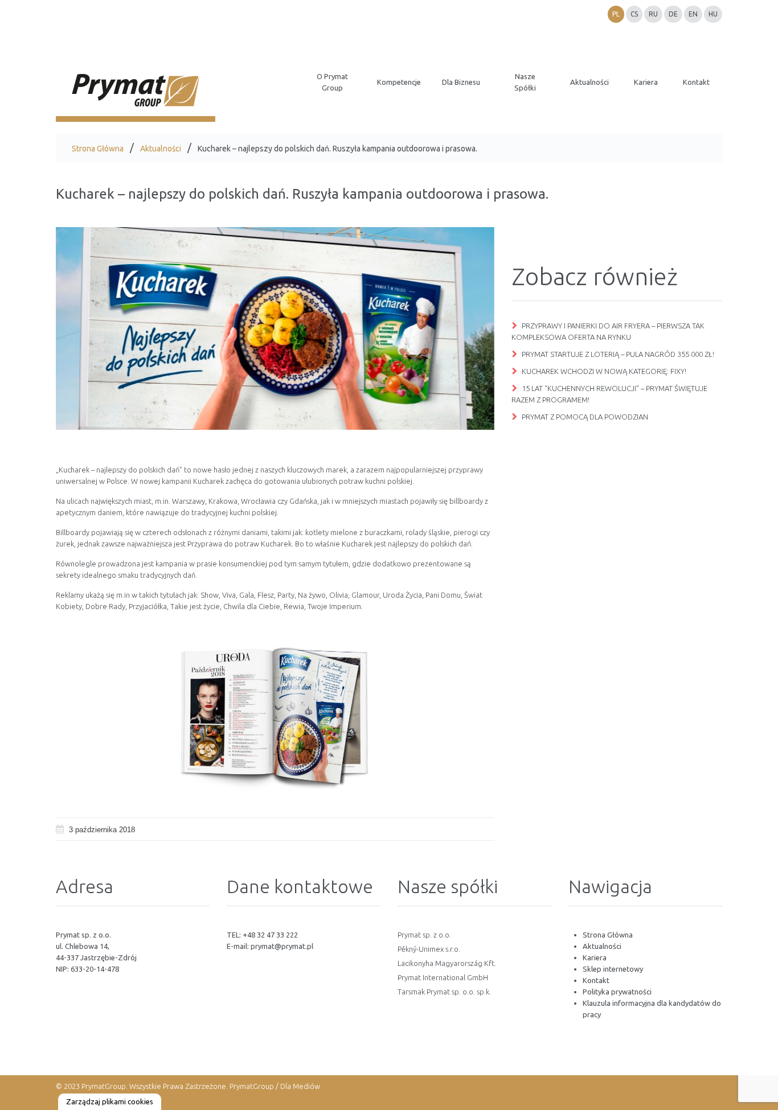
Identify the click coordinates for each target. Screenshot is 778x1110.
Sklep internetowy (613, 969)
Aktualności (160, 148)
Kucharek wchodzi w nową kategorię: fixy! (604, 371)
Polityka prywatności (617, 992)
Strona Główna (98, 148)
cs (634, 14)
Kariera (595, 957)
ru (653, 14)
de (673, 14)
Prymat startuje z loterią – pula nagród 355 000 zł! (618, 354)
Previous (95, 328)
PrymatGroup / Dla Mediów (274, 1086)
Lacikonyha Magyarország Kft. (447, 963)
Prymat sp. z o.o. (424, 935)
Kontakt (596, 980)
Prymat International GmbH (443, 977)
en (693, 14)
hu (713, 14)
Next (454, 328)
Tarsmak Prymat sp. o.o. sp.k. (444, 992)
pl (616, 14)
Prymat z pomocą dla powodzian (585, 417)
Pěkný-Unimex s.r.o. (429, 949)
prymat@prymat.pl (282, 946)
